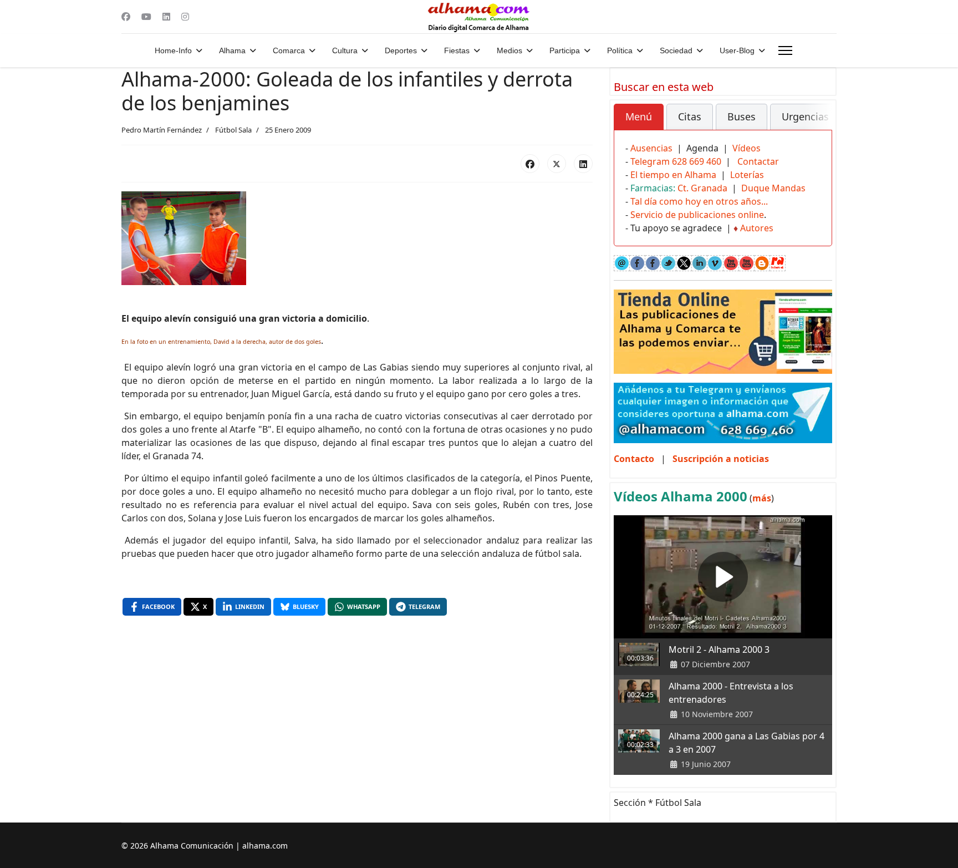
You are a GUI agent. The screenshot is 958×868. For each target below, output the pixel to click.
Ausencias (651, 148)
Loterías (747, 175)
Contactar (758, 161)
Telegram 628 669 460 (675, 161)
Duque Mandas (773, 188)
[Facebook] (125, 17)
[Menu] (785, 50)
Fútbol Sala (233, 130)
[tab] (639, 117)
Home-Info (173, 50)
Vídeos (746, 148)
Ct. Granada (702, 188)
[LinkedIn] (583, 163)
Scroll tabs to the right (819, 124)
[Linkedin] (166, 17)
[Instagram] (185, 17)
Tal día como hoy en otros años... (699, 201)
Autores (756, 228)
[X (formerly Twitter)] (556, 163)
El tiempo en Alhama (673, 175)
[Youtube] (146, 17)
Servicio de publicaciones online (697, 215)
